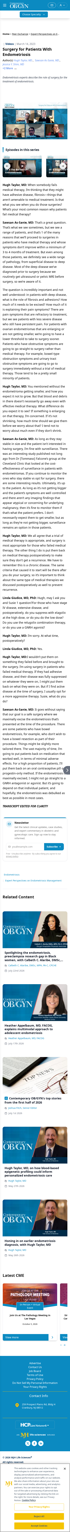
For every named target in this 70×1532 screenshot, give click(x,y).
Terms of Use (35, 1375)
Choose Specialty (31, 14)
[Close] (64, 1468)
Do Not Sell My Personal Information (35, 1383)
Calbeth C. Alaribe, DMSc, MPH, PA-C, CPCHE (32, 965)
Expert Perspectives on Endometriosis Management (33, 880)
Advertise (35, 1363)
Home (6, 34)
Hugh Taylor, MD (17, 1180)
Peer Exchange (20, 34)
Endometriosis (12, 874)
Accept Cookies (39, 1525)
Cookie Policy (29, 1500)
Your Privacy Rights (35, 1387)
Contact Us (35, 1367)
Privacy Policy (35, 1379)
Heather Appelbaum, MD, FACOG (26, 1038)
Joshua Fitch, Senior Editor (22, 1107)
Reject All (39, 1516)
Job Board (35, 1371)
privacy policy (12, 856)
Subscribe (52, 846)
